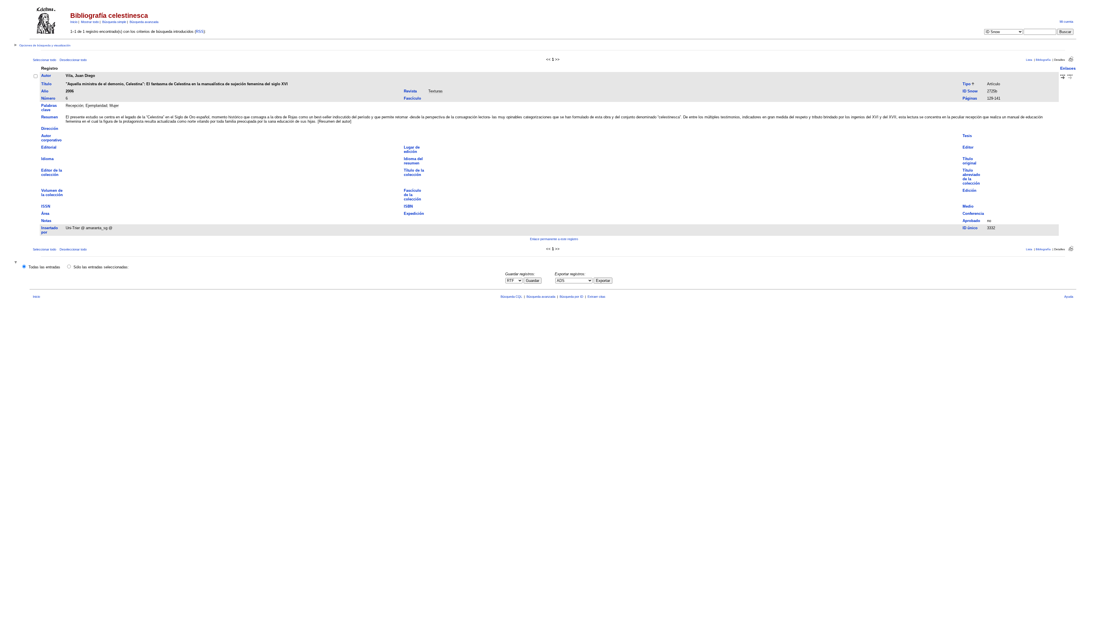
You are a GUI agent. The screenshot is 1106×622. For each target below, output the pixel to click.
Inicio (73, 22)
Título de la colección (414, 172)
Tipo (967, 84)
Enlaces (1068, 68)
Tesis (967, 136)
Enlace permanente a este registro (554, 239)
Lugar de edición (412, 149)
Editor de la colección (51, 172)
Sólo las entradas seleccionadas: (101, 267)
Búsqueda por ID (571, 296)
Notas (46, 221)
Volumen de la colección (52, 192)
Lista (1029, 59)
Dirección (49, 128)
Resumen (49, 117)
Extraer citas (596, 296)
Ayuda (1068, 296)
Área (45, 213)
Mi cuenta (1066, 21)
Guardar (532, 280)
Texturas (435, 91)
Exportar (603, 280)
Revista (410, 91)
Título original (969, 161)
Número (48, 98)
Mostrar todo (90, 22)
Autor (46, 75)
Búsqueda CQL (511, 296)
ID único (970, 228)
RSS (200, 31)
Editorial (48, 147)
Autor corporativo (51, 138)
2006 (70, 91)
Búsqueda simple (114, 22)
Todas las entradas (44, 267)
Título (46, 84)
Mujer (114, 105)
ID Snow (970, 91)
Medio (968, 206)
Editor (968, 147)
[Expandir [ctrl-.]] (16, 262)
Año (44, 91)
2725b (992, 91)
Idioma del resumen (413, 161)
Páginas (970, 98)
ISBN (408, 206)
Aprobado (971, 221)
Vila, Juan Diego (80, 75)
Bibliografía (1043, 59)
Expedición (414, 213)
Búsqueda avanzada (144, 22)
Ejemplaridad (96, 105)
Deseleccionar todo (73, 60)
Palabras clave (49, 107)
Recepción (74, 105)
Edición (969, 190)
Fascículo (412, 98)
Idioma (47, 159)
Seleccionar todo (44, 60)
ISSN (45, 206)
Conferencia (973, 213)
